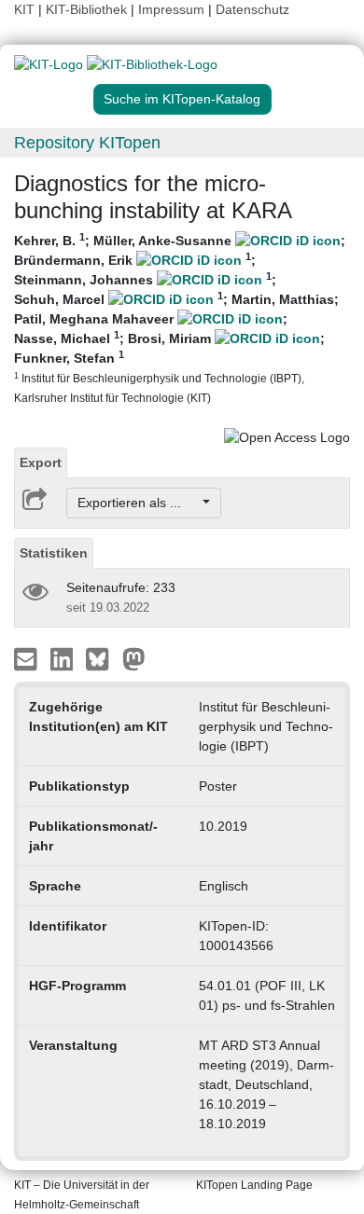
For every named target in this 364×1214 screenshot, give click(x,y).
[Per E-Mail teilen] (27, 658)
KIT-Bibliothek (88, 9)
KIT (24, 9)
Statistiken (54, 552)
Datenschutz (252, 9)
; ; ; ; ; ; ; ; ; (179, 317)
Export (41, 462)
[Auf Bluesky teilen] (102, 658)
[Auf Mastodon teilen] (134, 658)
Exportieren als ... (138, 502)
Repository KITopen (87, 142)
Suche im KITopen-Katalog (182, 98)
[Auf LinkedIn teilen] (64, 658)
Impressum (171, 9)
